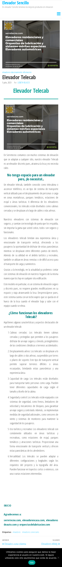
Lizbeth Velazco (24, 82)
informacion (27, 72)
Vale (32, 562)
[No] (58, 557)
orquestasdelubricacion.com (34, 524)
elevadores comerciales (30, 532)
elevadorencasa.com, (33, 520)
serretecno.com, (13, 520)
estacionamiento (16, 72)
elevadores (6, 72)
